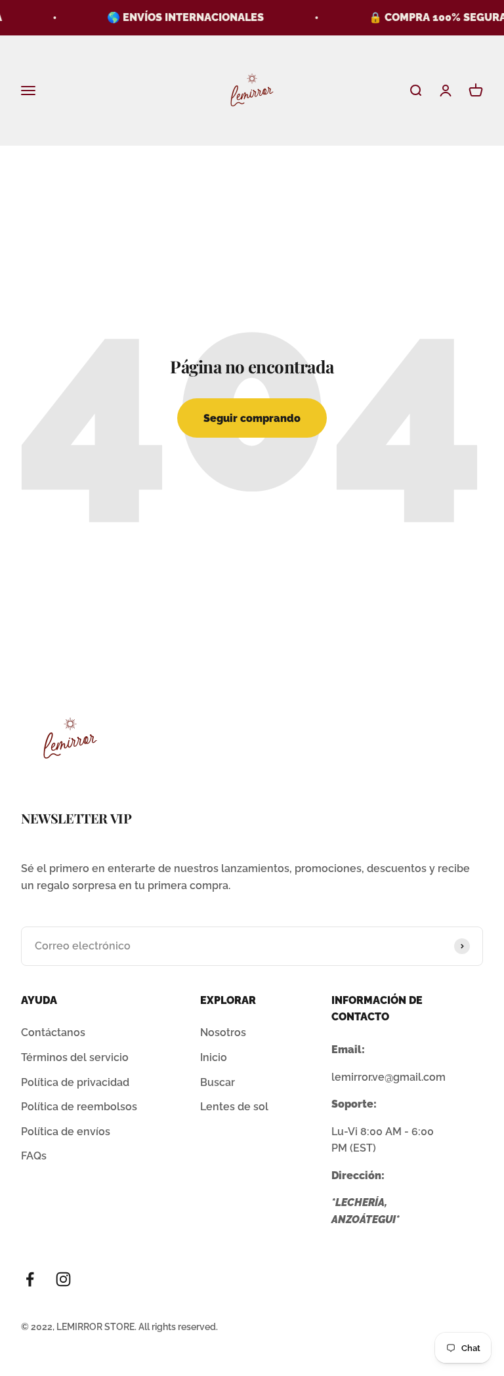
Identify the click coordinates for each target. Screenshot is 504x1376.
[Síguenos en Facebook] (30, 1279)
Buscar (217, 1082)
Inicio (213, 1057)
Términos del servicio (75, 1057)
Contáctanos (53, 1032)
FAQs (34, 1156)
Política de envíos (65, 1131)
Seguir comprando (252, 418)
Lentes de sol (234, 1106)
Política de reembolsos (79, 1106)
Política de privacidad (75, 1082)
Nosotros (223, 1032)
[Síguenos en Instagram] (63, 1279)
